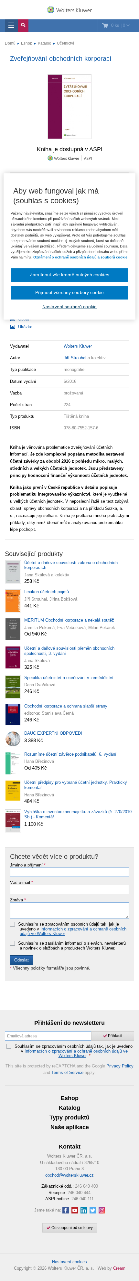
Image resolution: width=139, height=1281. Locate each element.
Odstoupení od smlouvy (71, 1227)
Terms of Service (67, 1072)
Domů (10, 43)
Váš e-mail (21, 882)
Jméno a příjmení (28, 865)
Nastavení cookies (69, 1261)
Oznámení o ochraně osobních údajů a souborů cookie (80, 257)
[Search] (23, 25)
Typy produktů (69, 1117)
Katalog (44, 43)
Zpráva (18, 900)
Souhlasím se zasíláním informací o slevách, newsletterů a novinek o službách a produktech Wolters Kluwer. (72, 945)
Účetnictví (65, 43)
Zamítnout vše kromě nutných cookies (69, 274)
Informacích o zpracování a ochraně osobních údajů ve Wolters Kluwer (73, 931)
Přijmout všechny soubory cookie (69, 292)
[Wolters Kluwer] (69, 10)
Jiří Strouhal (75, 357)
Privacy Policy (120, 1066)
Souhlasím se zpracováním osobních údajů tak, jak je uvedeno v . (72, 929)
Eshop (26, 43)
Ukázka (24, 326)
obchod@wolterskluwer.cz (69, 1175)
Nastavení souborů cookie (69, 306)
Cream (119, 1268)
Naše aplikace (69, 1127)
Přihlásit (114, 1036)
